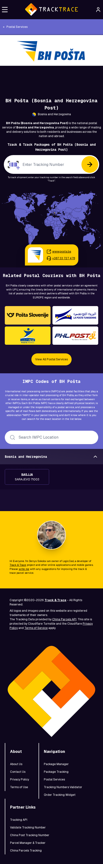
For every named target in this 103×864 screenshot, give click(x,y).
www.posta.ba (61, 252)
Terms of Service (36, 628)
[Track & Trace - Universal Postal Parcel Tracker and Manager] (51, 9)
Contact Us (17, 772)
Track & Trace (18, 565)
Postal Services (54, 779)
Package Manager (56, 764)
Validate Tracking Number (28, 827)
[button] (5, 9)
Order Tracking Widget (59, 795)
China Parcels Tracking (26, 850)
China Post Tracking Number (29, 835)
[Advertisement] (51, 76)
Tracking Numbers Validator (63, 787)
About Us (16, 764)
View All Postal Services (51, 359)
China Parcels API (64, 619)
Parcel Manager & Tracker (28, 843)
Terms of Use (19, 787)
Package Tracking (56, 772)
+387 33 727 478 (63, 258)
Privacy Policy (19, 779)
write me (24, 569)
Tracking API (18, 820)
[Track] (89, 164)
